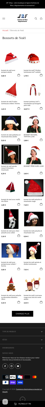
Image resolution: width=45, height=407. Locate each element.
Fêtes (4, 339)
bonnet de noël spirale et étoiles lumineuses (32, 263)
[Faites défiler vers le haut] (22, 399)
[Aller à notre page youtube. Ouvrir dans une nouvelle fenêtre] (18, 366)
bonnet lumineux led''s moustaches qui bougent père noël (32, 103)
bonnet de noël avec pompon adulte (8, 71)
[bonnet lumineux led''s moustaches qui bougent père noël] (34, 90)
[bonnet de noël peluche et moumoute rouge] (34, 188)
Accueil (5, 30)
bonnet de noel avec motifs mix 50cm (10, 200)
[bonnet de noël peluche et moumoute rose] (34, 219)
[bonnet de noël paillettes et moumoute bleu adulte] (11, 123)
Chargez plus (22, 314)
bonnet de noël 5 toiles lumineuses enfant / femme (10, 102)
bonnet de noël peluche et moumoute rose (33, 232)
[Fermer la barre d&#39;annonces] (41, 4)
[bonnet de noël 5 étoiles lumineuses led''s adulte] (34, 58)
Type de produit (9, 331)
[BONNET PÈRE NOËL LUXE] (34, 154)
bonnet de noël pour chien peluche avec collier (10, 232)
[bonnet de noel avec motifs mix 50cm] (11, 188)
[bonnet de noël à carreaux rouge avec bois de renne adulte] (34, 283)
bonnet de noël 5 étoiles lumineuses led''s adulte (32, 71)
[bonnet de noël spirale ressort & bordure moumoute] (11, 154)
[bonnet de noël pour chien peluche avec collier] (11, 219)
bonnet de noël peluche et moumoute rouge (33, 200)
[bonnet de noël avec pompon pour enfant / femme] (11, 250)
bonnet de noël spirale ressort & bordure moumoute (9, 168)
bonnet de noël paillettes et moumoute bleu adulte (11, 136)
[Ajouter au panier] (18, 75)
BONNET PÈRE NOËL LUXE (34, 166)
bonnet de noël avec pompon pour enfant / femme (8, 264)
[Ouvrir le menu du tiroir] (3, 18)
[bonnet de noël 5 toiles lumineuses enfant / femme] (11, 90)
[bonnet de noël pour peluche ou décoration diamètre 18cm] (11, 283)
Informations (8, 347)
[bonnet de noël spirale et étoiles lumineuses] (34, 250)
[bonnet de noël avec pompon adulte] (11, 58)
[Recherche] (36, 18)
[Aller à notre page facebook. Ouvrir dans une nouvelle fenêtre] (5, 366)
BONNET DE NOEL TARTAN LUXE (30, 136)
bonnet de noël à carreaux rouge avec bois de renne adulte (33, 297)
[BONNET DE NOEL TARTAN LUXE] (34, 123)
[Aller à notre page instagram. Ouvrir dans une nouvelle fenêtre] (11, 366)
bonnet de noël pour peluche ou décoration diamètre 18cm (11, 297)
